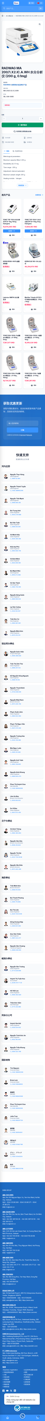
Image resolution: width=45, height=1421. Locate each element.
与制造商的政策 (8, 1372)
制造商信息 (18, 151)
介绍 (4, 1375)
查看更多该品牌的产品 (19, 85)
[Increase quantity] (41, 118)
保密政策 (6, 1386)
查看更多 (38, 195)
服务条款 (23, 435)
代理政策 (6, 1379)
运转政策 (27, 1382)
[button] (22, 41)
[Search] (41, 8)
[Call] (22, 1418)
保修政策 (6, 1384)
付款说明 (6, 1377)
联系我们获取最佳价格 (24, 131)
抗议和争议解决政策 (30, 1370)
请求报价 (23, 125)
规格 (7, 151)
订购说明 (27, 1379)
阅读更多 (21, 185)
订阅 (22, 430)
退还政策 (27, 1384)
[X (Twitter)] (11, 1391)
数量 (3, 115)
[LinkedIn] (15, 1391)
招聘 (25, 1372)
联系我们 (27, 1377)
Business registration (10, 1370)
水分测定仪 (9, 16)
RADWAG (7, 85)
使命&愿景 (6, 1382)
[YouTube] (7, 1391)
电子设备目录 (28, 1375)
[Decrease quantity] (4, 118)
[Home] (2, 15)
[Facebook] (4, 1391)
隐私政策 (29, 435)
